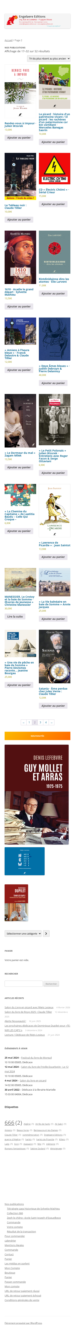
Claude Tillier (13, 1134)
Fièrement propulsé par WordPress (23, 1323)
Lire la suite (15, 616)
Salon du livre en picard (33, 1080)
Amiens (10, 1130)
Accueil (8, 40)
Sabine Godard (39, 1148)
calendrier (10, 1240)
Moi (41, 1144)
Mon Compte (12, 1268)
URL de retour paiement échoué (23, 1295)
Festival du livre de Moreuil (36, 1057)
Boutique (10, 1272)
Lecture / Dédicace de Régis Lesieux (25, 1034)
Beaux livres (24, 1130)
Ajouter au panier (19, 137)
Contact (9, 1254)
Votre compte (15, 1227)
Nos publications (14, 1204)
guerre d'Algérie (14, 1139)
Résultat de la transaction (21, 1231)
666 (13, 1122)
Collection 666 (15, 1213)
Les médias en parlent (17, 1263)
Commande (13, 1222)
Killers (63, 1139)
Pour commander (15, 1236)
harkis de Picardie (47, 1139)
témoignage (57, 1148)
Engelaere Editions (55, 1134)
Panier (8, 1259)
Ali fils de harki (44, 1124)
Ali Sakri (60, 1124)
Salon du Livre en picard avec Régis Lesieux (29, 1007)
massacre (29, 1144)
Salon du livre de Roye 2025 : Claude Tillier (28, 1012)
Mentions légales (14, 1245)
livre (18, 1144)
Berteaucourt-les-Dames (47, 1130)
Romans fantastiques (17, 1148)
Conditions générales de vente (22, 1300)
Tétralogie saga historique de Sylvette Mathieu (33, 1208)
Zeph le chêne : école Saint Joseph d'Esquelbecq (34, 1217)
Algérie (29, 1124)
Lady (9, 1144)
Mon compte (12, 1286)
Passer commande (15, 1281)
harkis (30, 1139)
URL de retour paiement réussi (22, 1291)
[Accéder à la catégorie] (46, 933)
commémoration (32, 1134)
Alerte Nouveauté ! (15, 1021)
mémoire (52, 1144)
